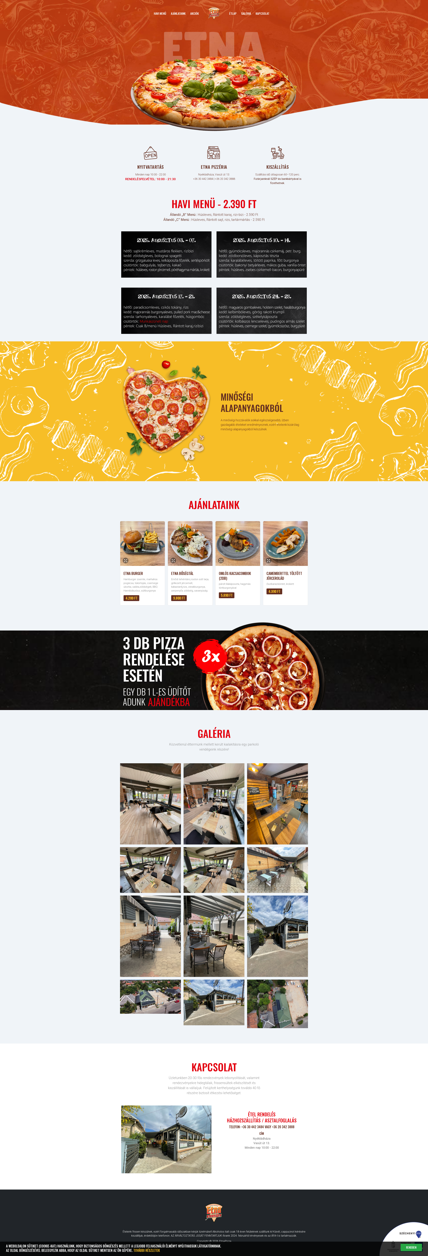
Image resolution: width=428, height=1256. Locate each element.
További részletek (146, 1250)
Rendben (411, 1247)
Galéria (246, 13)
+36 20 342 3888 (225, 178)
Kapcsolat (262, 13)
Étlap (233, 13)
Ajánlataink (178, 13)
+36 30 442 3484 (203, 178)
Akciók (194, 13)
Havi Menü (160, 13)
